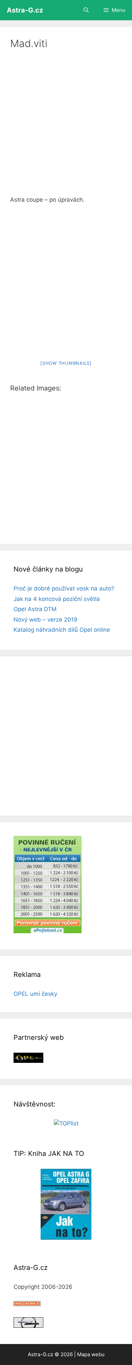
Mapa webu (91, 1354)
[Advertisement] (66, 127)
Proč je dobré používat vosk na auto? (64, 588)
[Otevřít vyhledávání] (86, 10)
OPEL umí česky (35, 993)
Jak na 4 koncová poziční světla (57, 599)
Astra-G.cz (25, 10)
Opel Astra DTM (35, 609)
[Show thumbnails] (66, 363)
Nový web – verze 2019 (46, 619)
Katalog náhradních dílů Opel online (62, 629)
